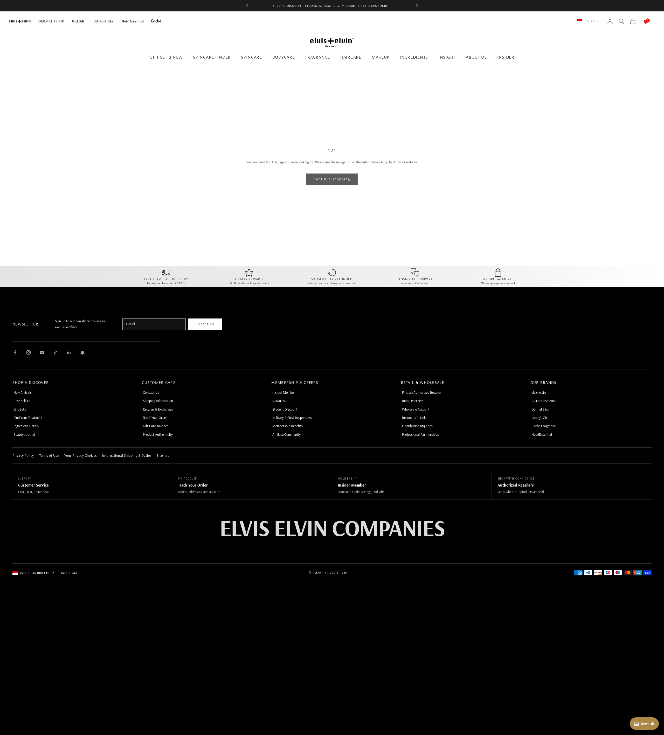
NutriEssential (541, 434)
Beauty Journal (24, 434)
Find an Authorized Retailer (421, 392)
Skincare (251, 57)
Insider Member (283, 392)
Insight (446, 57)
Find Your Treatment (28, 417)
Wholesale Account (416, 409)
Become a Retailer (415, 417)
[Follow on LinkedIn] (69, 352)
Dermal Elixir (540, 409)
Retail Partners (413, 400)
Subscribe (205, 324)
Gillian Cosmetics (543, 400)
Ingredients (414, 57)
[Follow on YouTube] (42, 352)
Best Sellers (21, 400)
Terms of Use (49, 455)
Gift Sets (19, 409)
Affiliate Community (286, 434)
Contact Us (151, 392)
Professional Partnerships (420, 434)
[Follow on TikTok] (55, 352)
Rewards (278, 400)
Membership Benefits (287, 426)
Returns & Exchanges (158, 409)
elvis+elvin (538, 392)
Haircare (350, 57)
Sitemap (163, 455)
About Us (476, 57)
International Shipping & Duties (126, 455)
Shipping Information (158, 400)
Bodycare (283, 57)
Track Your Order (155, 417)
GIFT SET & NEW (166, 57)
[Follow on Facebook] (15, 352)
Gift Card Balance (155, 426)
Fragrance (317, 57)
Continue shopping (332, 179)
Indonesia (69, 573)
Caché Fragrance (543, 426)
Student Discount (285, 409)
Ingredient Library (26, 426)
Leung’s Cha (540, 417)
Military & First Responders (292, 417)
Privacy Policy (23, 455)
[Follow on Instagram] (28, 352)
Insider (505, 57)
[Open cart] (641, 21)
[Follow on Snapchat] (82, 352)
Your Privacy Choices (80, 455)
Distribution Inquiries (417, 426)
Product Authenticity (158, 434)
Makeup (380, 57)
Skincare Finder (212, 57)
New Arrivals (22, 392)
